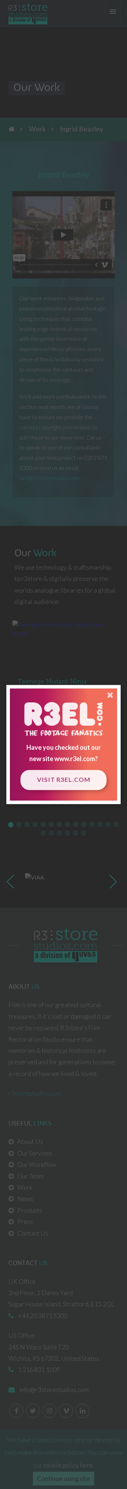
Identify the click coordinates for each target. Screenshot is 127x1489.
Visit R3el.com (63, 779)
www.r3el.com (74, 758)
